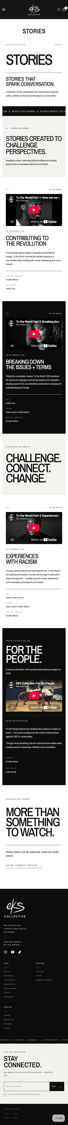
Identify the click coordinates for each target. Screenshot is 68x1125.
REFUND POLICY (9, 1020)
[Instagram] (5, 952)
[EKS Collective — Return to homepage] (15, 907)
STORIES (39, 976)
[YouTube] (12, 952)
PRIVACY (7, 1113)
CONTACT (7, 1028)
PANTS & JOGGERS (10, 988)
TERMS (15, 1113)
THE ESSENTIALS (9, 980)
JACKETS (7, 993)
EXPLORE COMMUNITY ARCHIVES (24, 865)
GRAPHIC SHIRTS (9, 984)
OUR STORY (40, 972)
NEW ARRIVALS (9, 976)
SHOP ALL (7, 972)
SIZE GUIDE (8, 1024)
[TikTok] (20, 952)
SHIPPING (7, 1015)
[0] (64, 9)
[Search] (59, 9)
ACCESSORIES (9, 997)
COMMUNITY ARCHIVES (44, 980)
